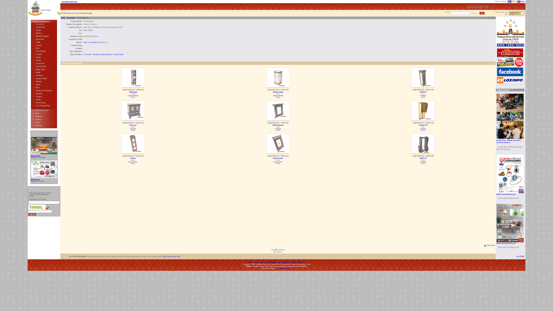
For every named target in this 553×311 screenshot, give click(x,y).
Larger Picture (127, 89)
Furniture (39, 54)
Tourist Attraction (271, 262)
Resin (38, 88)
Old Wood (39, 75)
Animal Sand (40, 27)
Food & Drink (41, 51)
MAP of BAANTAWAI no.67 (506, 194)
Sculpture (39, 97)
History (256, 262)
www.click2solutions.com (283, 268)
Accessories (40, 24)
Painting (38, 81)
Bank (37, 113)
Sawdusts (39, 94)
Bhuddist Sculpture (42, 36)
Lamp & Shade (41, 66)
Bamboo (38, 33)
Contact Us (301, 262)
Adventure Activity (42, 110)
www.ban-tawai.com (69, 1)
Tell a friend (490, 245)
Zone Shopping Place (43, 106)
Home (250, 262)
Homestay (39, 116)
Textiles (38, 100)
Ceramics (39, 45)
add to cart (139, 89)
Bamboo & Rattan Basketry (102, 54)
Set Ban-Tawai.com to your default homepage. (76, 13)
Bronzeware (40, 39)
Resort (38, 123)
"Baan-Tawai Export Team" (171, 256)
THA (522, 1)
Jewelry (38, 60)
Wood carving (40, 103)
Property (39, 119)
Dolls (37, 48)
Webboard (285, 262)
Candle (38, 42)
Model (38, 72)
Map (279, 262)
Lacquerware (40, 63)
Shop (63, 18)
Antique (38, 30)
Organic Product (41, 78)
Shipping (39, 126)
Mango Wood (40, 69)
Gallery (38, 57)
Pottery (38, 85)
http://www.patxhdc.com (92, 42)
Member (293, 262)
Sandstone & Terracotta (44, 91)
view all (519, 256)
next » (280, 252)
